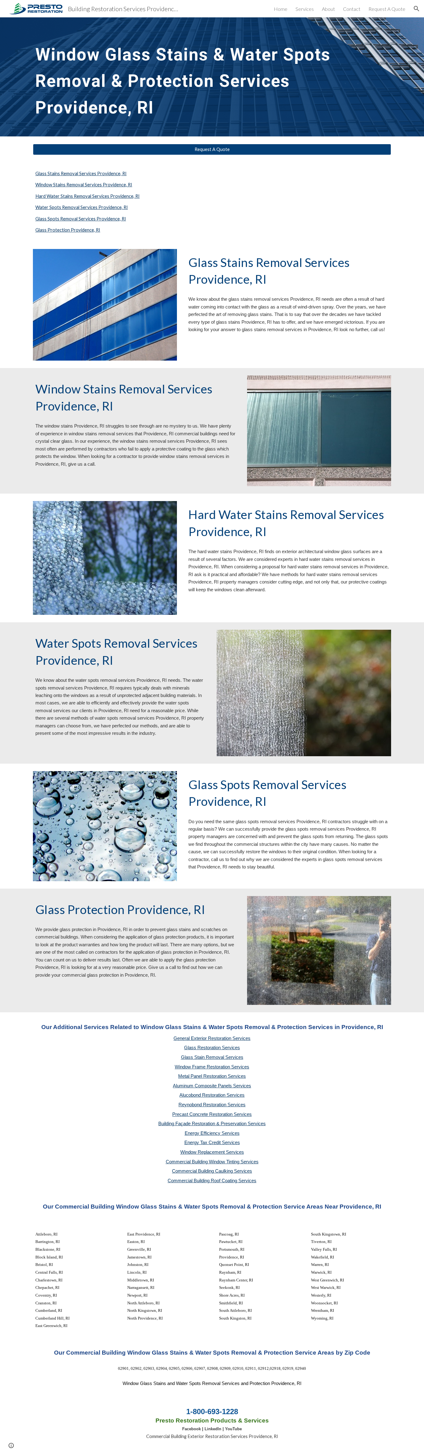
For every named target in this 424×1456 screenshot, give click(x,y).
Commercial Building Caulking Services (212, 1171)
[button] (416, 8)
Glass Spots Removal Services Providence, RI (80, 218)
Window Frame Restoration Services (212, 1066)
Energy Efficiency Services (212, 1133)
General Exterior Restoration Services (212, 1038)
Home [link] (280, 9)
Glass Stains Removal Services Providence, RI (81, 173)
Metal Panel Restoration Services (212, 1076)
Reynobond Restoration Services (212, 1104)
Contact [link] (351, 9)
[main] (212, 77)
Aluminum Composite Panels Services (212, 1085)
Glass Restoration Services (212, 1047)
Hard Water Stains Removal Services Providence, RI (87, 196)
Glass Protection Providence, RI (67, 230)
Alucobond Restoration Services (212, 1095)
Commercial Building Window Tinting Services (212, 1161)
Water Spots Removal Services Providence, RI (81, 207)
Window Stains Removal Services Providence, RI (83, 184)
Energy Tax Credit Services (212, 1142)
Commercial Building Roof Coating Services (212, 1180)
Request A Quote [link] (386, 9)
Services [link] (304, 9)
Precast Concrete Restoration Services (212, 1114)
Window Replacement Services (212, 1152)
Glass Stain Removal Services (212, 1057)
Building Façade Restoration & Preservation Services (212, 1123)
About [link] (328, 9)
